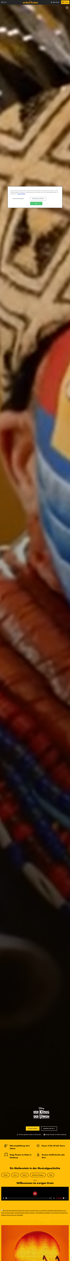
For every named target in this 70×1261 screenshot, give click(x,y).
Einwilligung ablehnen (38, 198)
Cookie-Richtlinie (21, 193)
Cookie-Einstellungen (18, 198)
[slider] (27, 1198)
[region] (35, 197)
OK (36, 203)
